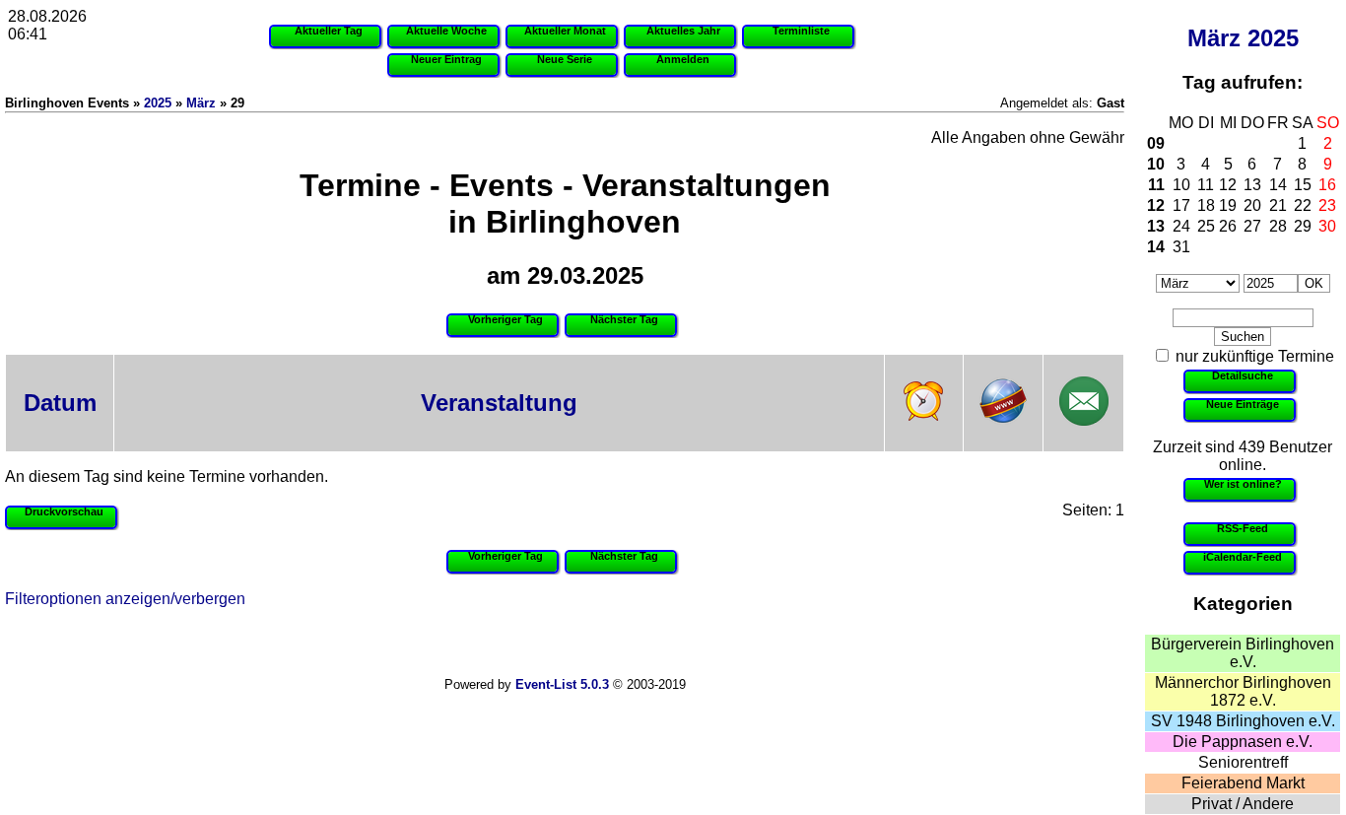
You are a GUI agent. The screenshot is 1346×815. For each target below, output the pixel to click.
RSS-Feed (1242, 528)
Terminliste (801, 30)
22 (1303, 205)
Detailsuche (1242, 375)
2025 (1273, 38)
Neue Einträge (1242, 404)
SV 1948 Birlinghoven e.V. (1243, 721)
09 (1156, 143)
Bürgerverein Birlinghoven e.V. (1242, 653)
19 (1228, 205)
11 (1156, 184)
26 (1228, 226)
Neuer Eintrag (446, 59)
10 (1156, 164)
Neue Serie (564, 59)
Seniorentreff (1243, 762)
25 (1206, 226)
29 (1303, 226)
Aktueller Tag (329, 30)
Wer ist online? (1243, 484)
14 (1278, 184)
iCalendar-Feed (1242, 557)
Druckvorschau (64, 511)
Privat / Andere (1242, 803)
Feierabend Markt (1243, 783)
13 (1252, 184)
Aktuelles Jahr (683, 30)
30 (1327, 226)
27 (1252, 226)
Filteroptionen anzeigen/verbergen (125, 598)
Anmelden (682, 59)
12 (1228, 184)
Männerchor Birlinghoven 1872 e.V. (1243, 691)
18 (1206, 205)
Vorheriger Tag (505, 319)
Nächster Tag (624, 319)
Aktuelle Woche (446, 30)
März (1214, 38)
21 (1278, 205)
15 (1303, 184)
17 (1181, 205)
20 (1252, 205)
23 (1327, 205)
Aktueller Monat (565, 30)
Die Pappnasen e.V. (1242, 741)
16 (1327, 184)
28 (1278, 226)
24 (1181, 226)
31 (1181, 246)
